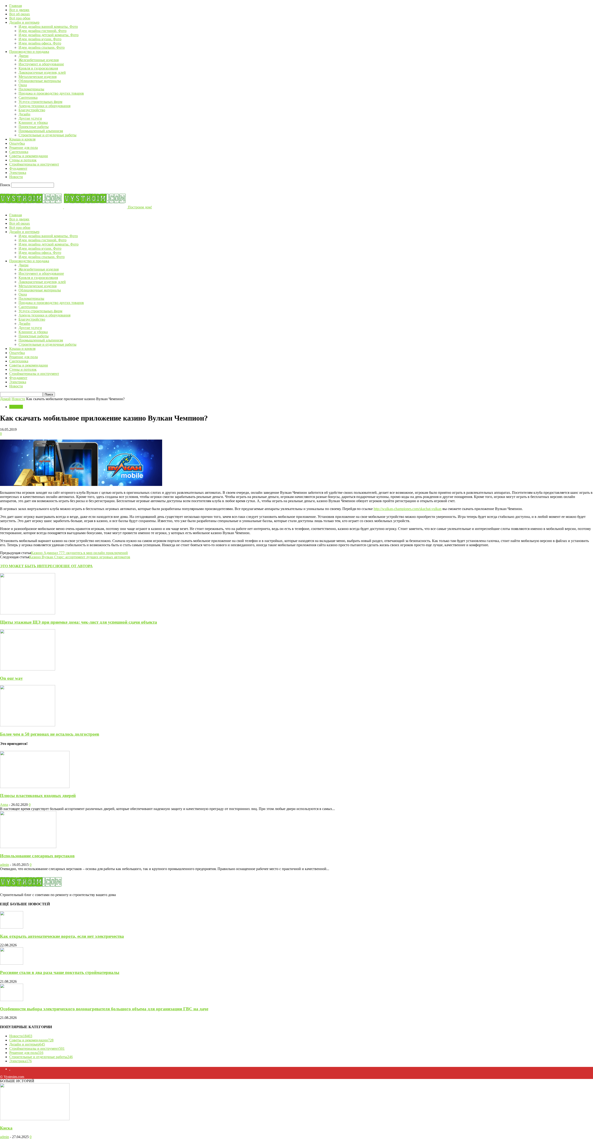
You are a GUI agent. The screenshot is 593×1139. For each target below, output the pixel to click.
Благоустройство (32, 110)
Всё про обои (19, 18)
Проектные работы (34, 127)
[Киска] (34, 1119)
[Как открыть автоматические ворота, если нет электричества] (11, 927)
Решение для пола (23, 148)
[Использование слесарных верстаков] (28, 847)
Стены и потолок (23, 160)
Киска (6, 1128)
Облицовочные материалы (40, 81)
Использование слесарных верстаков (37, 855)
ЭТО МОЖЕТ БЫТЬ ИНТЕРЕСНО (30, 566)
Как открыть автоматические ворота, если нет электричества (62, 936)
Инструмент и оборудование (41, 64)
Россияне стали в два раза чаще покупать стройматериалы (59, 972)
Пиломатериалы (31, 89)
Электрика (17, 173)
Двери (23, 56)
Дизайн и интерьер (24, 22)
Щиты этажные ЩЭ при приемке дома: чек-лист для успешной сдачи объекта (78, 622)
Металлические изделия (38, 77)
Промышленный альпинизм (41, 131)
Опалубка (17, 143)
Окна (23, 85)
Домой (5, 399)
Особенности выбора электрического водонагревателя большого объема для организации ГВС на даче (104, 1008)
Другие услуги (30, 118)
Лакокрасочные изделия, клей (42, 72)
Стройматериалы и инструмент (34, 164)
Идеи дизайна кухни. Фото (40, 39)
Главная (15, 6)
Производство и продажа (29, 52)
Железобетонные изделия (39, 60)
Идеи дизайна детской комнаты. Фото (49, 35)
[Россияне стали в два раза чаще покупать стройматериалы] (11, 963)
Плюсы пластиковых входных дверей (38, 795)
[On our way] (27, 669)
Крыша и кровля (22, 139)
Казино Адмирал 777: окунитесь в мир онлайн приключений (79, 553)
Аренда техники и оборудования (44, 106)
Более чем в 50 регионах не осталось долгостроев (49, 734)
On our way (11, 678)
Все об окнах (19, 14)
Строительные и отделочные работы (47, 135)
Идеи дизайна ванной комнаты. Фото (48, 27)
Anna (4, 805)
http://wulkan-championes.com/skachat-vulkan (408, 509)
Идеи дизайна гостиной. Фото (42, 31)
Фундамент (18, 168)
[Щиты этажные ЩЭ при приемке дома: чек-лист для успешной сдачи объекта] (27, 613)
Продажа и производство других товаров (51, 93)
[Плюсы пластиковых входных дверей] (34, 787)
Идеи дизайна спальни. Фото (42, 47)
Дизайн (24, 114)
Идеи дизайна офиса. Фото (40, 43)
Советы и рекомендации (28, 156)
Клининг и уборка (33, 122)
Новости (16, 177)
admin (4, 865)
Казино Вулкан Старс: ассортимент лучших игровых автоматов (79, 557)
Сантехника (28, 97)
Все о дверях (19, 10)
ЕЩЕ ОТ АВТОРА (77, 566)
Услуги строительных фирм (40, 102)
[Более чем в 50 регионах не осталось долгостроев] (27, 725)
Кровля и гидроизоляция (38, 68)
